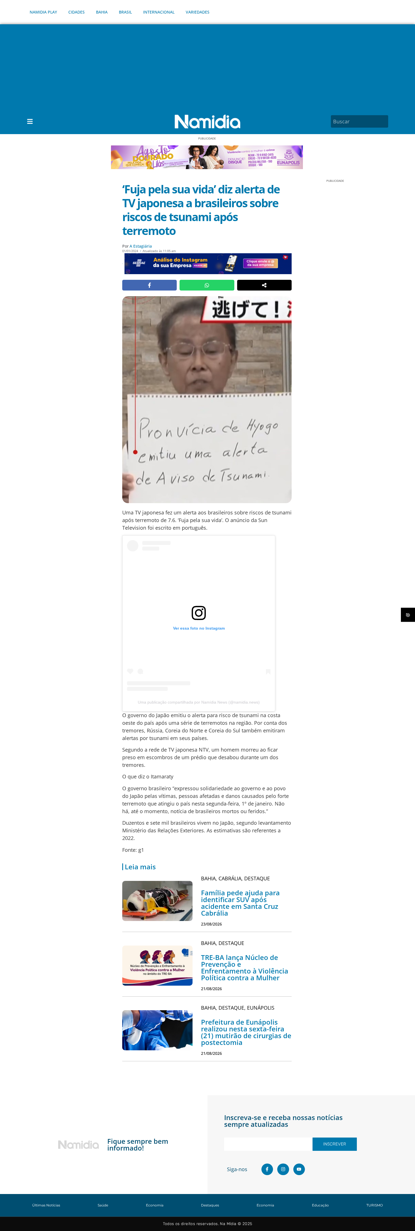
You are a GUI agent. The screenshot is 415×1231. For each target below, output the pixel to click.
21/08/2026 (211, 988)
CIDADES (76, 12)
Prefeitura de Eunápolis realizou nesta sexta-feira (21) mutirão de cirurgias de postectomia (246, 1032)
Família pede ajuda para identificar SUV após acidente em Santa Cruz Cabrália (240, 903)
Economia (154, 1205)
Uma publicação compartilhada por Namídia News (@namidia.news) (199, 702)
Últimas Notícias (46, 1205)
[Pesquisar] (384, 121)
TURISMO (374, 1205)
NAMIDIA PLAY (43, 12)
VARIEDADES (197, 12)
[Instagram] (283, 1169)
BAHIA (102, 12)
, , (235, 878)
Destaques (210, 1205)
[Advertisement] (207, 66)
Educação (320, 1205)
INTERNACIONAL (158, 12)
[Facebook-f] (267, 1169)
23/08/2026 (211, 924)
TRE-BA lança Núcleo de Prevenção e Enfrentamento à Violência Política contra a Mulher (244, 967)
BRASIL (125, 12)
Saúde (103, 1205)
